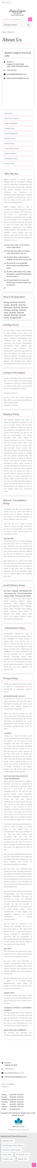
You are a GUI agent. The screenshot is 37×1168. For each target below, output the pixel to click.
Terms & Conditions (7, 1084)
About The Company (11, 118)
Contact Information (11, 133)
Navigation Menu (10, 25)
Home (4, 32)
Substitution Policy (10, 158)
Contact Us (5, 1086)
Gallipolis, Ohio (7, 1141)
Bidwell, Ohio (22, 1159)
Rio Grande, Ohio (22, 1154)
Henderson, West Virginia (11, 1150)
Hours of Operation (11, 123)
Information (8, 113)
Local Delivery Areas (11, 148)
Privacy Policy (9, 163)
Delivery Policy (9, 138)
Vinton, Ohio (6, 1154)
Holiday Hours (9, 128)
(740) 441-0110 (9, 1069)
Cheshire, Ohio (7, 1159)
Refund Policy (9, 143)
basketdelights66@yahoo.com (14, 1073)
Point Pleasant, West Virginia (12, 1145)
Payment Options (10, 153)
